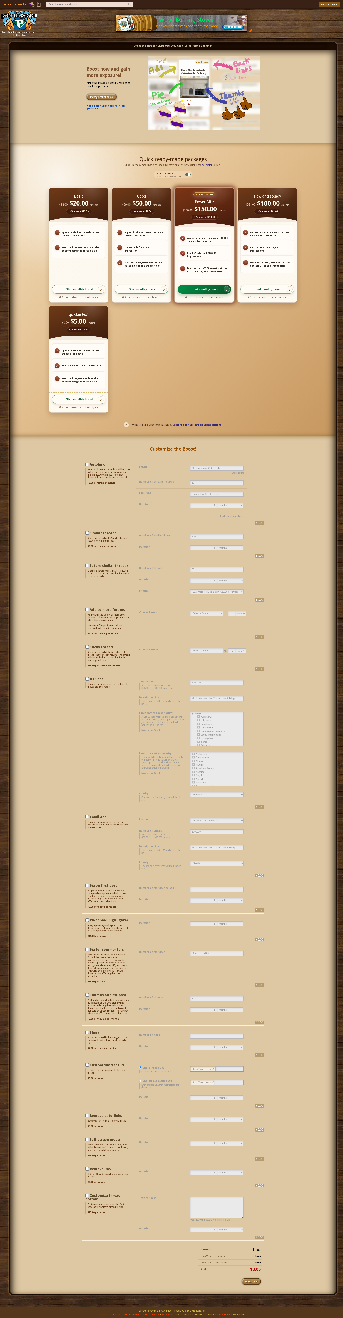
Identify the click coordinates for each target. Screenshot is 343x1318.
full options (207, 165)
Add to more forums (107, 610)
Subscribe (20, 4)
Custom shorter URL (107, 1065)
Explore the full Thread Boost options (197, 424)
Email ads (98, 817)
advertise (117, 1314)
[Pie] (32, 4)
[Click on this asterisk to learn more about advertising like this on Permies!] (250, 30)
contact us (104, 1314)
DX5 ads (97, 679)
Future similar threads (109, 566)
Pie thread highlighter (109, 920)
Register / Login (329, 4)
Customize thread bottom (103, 1197)
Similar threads (103, 533)
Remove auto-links (106, 1115)
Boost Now (251, 1281)
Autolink (97, 464)
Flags (94, 1032)
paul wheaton (223, 1314)
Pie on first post (103, 885)
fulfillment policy (151, 1314)
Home (7, 4)
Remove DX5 (100, 1169)
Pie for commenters (107, 949)
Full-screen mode (105, 1139)
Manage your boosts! (101, 96)
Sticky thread (101, 647)
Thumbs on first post (108, 995)
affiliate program (132, 1314)
